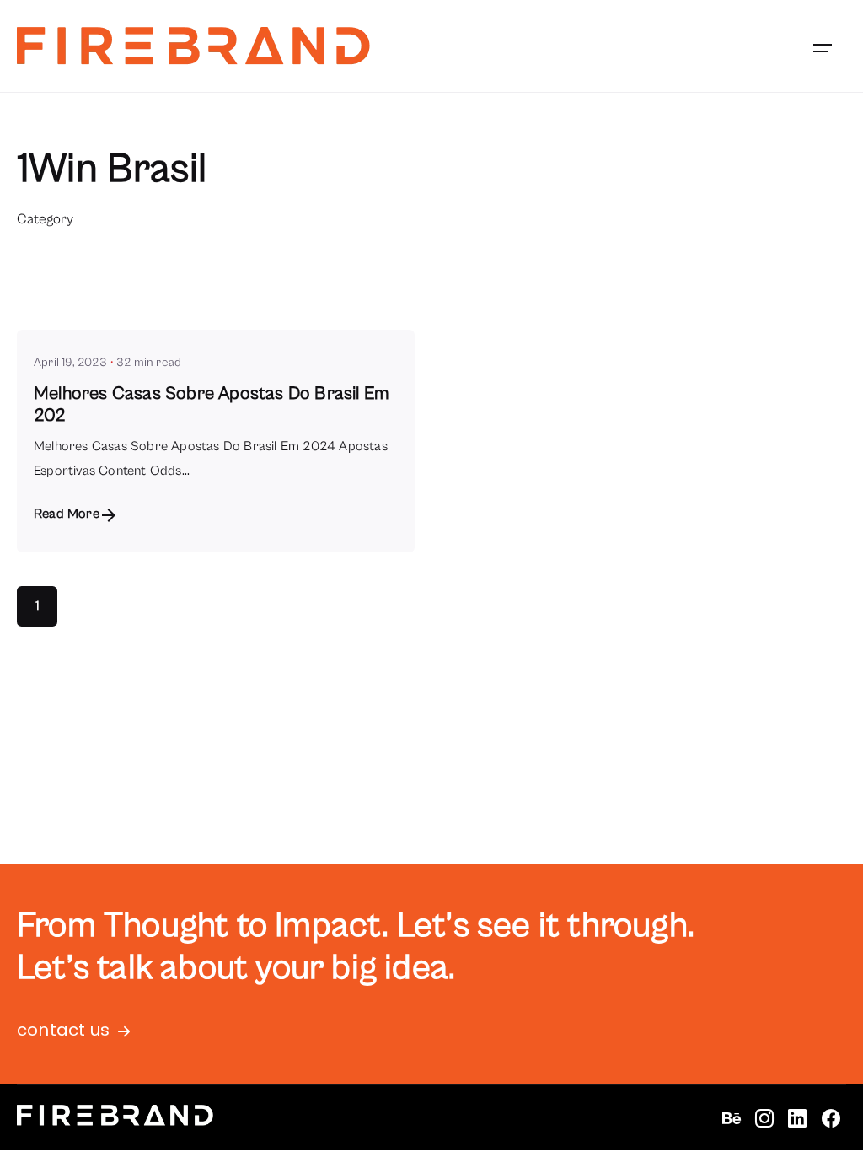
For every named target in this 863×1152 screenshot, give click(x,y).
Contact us (63, 1030)
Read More (66, 513)
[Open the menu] (822, 48)
